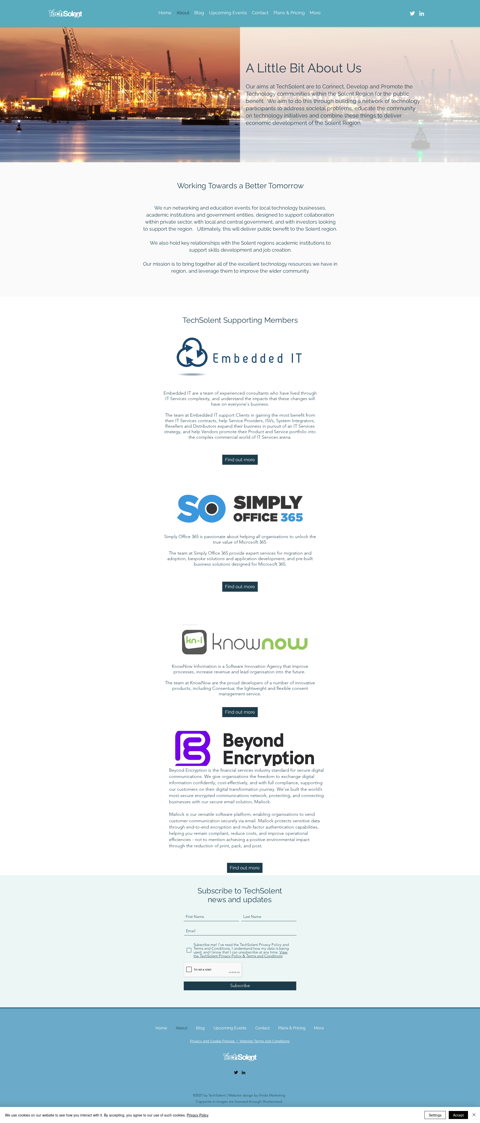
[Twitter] (412, 13)
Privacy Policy (197, 1114)
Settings (435, 1114)
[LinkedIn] (421, 13)
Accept (458, 1114)
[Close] (474, 1115)
